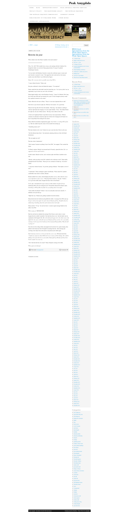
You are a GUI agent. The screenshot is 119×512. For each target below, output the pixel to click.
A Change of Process (78, 64)
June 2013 (76, 370)
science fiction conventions (79, 470)
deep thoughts (76, 430)
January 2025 (76, 141)
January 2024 (76, 161)
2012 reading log (77, 412)
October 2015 (76, 316)
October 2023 (76, 162)
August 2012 (76, 390)
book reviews (76, 424)
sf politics (75, 472)
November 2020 (77, 217)
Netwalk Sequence (77, 459)
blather (75, 420)
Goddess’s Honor (67, 14)
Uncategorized (40, 250)
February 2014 (76, 355)
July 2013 (76, 368)
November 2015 (77, 314)
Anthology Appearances (39, 21)
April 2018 (76, 265)
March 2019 (76, 248)
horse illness (76, 447)
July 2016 (76, 298)
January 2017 (76, 287)
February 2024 (76, 159)
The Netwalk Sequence (74, 11)
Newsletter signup (50, 7)
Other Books (64, 17)
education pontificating (78, 435)
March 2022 (76, 195)
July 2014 (76, 345)
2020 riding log (77, 416)
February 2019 (76, 250)
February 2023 (76, 178)
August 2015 (76, 320)
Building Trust (76, 73)
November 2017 (77, 271)
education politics (77, 433)
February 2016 (76, 308)
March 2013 (76, 376)
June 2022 (76, 192)
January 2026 (76, 124)
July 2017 (76, 275)
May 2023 (76, 172)
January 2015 (76, 333)
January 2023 (76, 180)
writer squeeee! (77, 497)
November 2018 (77, 254)
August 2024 (76, 151)
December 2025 (77, 126)
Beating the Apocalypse (78, 418)
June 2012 (76, 393)
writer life (75, 494)
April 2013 (76, 374)
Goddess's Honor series (78, 443)
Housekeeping (76, 453)
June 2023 (76, 170)
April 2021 (76, 207)
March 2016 (76, 306)
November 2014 (77, 337)
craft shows (76, 428)
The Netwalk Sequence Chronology (44, 14)
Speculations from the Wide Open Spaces (80, 55)
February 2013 (76, 378)
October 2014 (76, 339)
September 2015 (77, 318)
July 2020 (76, 225)
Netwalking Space (77, 463)
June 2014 (76, 347)
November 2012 (77, 384)
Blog (38, 7)
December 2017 (77, 269)
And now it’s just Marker (78, 75)
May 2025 (76, 133)
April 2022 (76, 194)
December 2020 (77, 215)
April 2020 (76, 230)
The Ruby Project (77, 484)
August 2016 (76, 296)
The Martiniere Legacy (78, 482)
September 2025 (77, 130)
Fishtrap (75, 439)
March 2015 (76, 329)
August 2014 (76, 343)
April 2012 (76, 397)
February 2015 (76, 331)
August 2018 (76, 258)
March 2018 (76, 267)
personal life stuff (77, 466)
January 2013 (76, 380)
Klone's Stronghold (77, 455)
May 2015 (76, 326)
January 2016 (76, 310)
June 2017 (76, 277)
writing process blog (78, 501)
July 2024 (76, 153)
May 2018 (76, 263)
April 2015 (76, 327)
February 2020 (76, 234)
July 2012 (76, 391)
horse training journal (78, 451)
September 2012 (77, 388)
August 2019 (76, 246)
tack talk (75, 476)
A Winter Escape (77, 58)
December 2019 (77, 238)
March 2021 (76, 209)
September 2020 (77, 221)
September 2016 (77, 294)
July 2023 (76, 168)
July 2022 (76, 190)
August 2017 (76, 273)
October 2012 (76, 386)
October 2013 (76, 362)
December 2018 (77, 252)
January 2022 (76, 199)
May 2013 (76, 372)
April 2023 (76, 174)
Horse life (76, 449)
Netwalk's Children (77, 461)
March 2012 (76, 399)
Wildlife (75, 492)
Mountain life (76, 457)
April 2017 (76, 281)
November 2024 (77, 145)
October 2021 (76, 201)
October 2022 (76, 186)
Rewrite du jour (35, 54)
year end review (77, 505)
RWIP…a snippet (33, 45)
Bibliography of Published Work (43, 17)
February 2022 (76, 197)
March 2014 (76, 353)
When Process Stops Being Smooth (80, 77)
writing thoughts (77, 503)
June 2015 (76, 324)
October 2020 (76, 219)
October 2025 (76, 128)
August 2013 (76, 366)
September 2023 (77, 164)
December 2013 (77, 358)
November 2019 (77, 240)
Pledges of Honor (77, 468)
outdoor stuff (76, 465)
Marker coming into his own (79, 60)
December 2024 (77, 143)
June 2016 (76, 300)
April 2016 (76, 304)
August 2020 (76, 223)
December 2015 (77, 312)
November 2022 (77, 184)
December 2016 (77, 289)
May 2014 (76, 349)
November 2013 (77, 360)
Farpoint (75, 437)
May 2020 (76, 228)
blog (74, 422)
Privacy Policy (36, 11)
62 (78, 107)
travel (75, 486)
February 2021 (76, 211)
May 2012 (76, 395)
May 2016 (76, 302)
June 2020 (76, 227)
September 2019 (77, 244)
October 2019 (76, 242)
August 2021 (76, 203)
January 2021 (76, 213)
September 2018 (77, 256)
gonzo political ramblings (78, 445)
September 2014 (77, 341)
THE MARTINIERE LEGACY (53, 11)
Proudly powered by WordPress (71, 510)
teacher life (76, 478)
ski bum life (76, 474)
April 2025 (76, 135)
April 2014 (76, 351)
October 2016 (76, 293)
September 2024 (77, 149)
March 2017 (76, 283)
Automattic (87, 510)
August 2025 (76, 131)
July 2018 (76, 260)
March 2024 (76, 157)
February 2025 (76, 139)
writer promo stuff (77, 496)
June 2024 (76, 155)
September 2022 (77, 188)
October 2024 (76, 147)
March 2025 (76, 137)
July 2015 (76, 322)
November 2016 (77, 291)
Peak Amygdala (80, 2)
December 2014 (77, 335)
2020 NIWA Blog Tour (78, 414)
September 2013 (77, 364)
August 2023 (76, 166)
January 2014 (76, 357)
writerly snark (76, 499)
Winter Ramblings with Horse (79, 69)
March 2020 (76, 232)
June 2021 (76, 205)
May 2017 (76, 279)
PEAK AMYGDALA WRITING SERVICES (73, 7)
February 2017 (76, 285)
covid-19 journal (77, 426)
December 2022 (77, 182)
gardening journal (77, 441)
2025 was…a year (77, 62)
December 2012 (77, 382)
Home (32, 7)
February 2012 (76, 401)
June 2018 (76, 261)
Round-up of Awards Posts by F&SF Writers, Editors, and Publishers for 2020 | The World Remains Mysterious (82, 102)
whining (75, 490)
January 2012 (76, 403)
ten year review (77, 480)
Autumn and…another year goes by (80, 71)
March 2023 (76, 176)
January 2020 (76, 236)
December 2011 (77, 405)
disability (75, 432)
